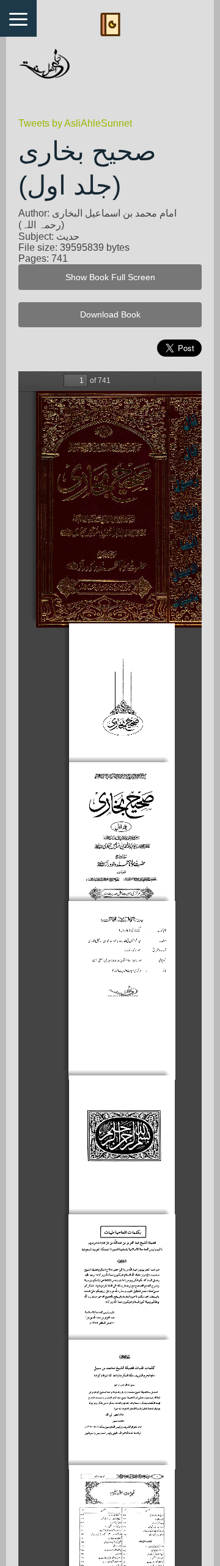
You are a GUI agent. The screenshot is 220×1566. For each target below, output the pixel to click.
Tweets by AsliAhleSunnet (75, 123)
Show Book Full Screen (110, 277)
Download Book (110, 314)
